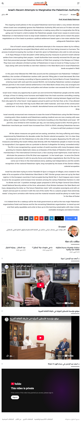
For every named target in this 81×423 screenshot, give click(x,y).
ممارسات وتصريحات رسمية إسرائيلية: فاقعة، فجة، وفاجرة (67, 248)
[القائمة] (78, 4)
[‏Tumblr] (46, 218)
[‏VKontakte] (31, 218)
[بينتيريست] (41, 218)
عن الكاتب (18, 419)
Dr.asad (73, 14)
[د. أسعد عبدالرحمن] (40, 3)
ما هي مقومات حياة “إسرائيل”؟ (42, 247)
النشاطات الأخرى (28, 419)
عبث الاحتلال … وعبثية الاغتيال (15, 247)
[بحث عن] (3, 4)
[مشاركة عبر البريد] (26, 218)
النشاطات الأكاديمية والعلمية (43, 419)
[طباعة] (21, 218)
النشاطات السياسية (8, 419)
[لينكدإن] (51, 218)
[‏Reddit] (36, 218)
